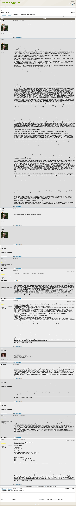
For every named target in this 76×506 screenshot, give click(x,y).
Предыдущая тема (66, 16)
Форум (27, 6)
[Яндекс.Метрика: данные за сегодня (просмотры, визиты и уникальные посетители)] (38, 504)
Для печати (73, 12)
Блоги (49, 6)
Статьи (38, 6)
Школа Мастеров (22, 14)
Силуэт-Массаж (5, 10)
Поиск (74, 3)
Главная (3, 6)
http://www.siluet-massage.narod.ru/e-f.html (20, 443)
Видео (59, 6)
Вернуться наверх (4, 268)
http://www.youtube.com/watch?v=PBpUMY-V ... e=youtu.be (23, 442)
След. (10, 12)
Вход (73, 4)
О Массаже (15, 6)
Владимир (24, 214)
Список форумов (15, 14)
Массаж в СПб (71, 6)
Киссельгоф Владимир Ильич (30, 14)
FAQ (70, 3)
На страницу (3, 12)
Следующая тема (72, 16)
